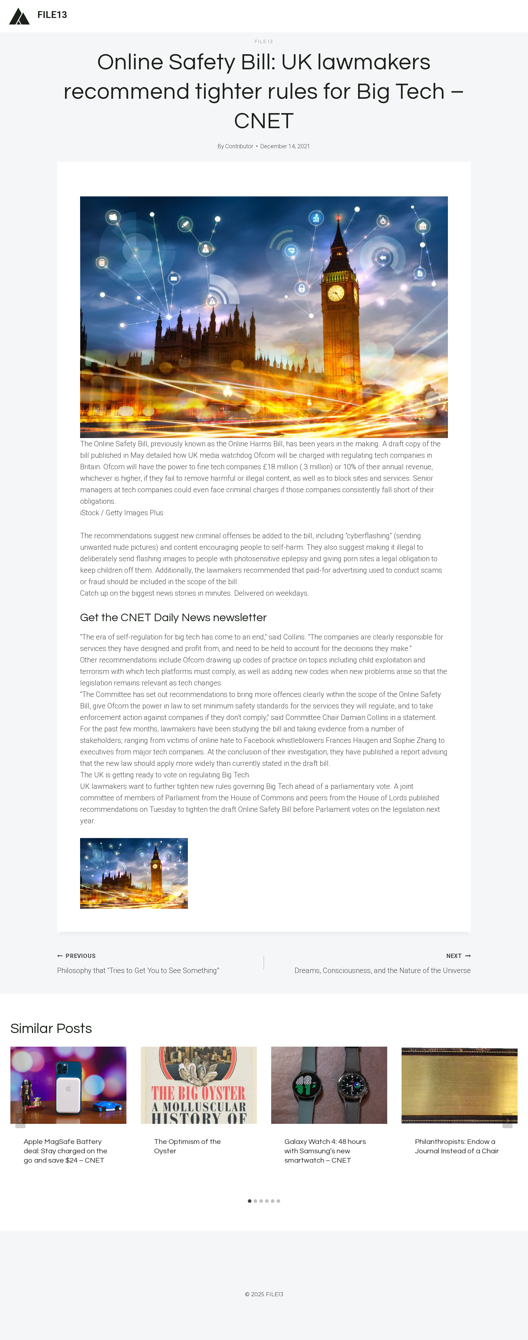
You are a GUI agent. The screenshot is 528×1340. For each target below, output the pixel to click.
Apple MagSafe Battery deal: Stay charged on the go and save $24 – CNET (65, 1151)
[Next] (507, 1120)
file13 (264, 41)
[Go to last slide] (20, 1120)
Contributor (239, 146)
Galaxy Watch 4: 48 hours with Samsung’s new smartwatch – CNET (325, 1151)
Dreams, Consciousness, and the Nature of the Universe (383, 964)
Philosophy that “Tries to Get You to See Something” (138, 964)
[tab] (249, 1201)
